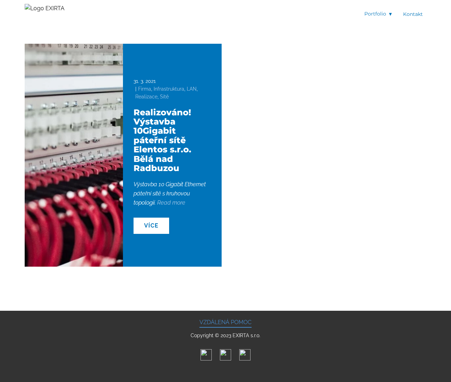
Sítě (164, 96)
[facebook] (225, 354)
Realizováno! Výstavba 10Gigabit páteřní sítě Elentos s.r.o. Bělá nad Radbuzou (162, 140)
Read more (171, 202)
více (151, 225)
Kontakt (413, 14)
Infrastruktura (169, 89)
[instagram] (206, 354)
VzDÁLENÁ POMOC (225, 322)
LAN (192, 89)
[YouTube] (245, 354)
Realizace (146, 96)
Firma (144, 89)
